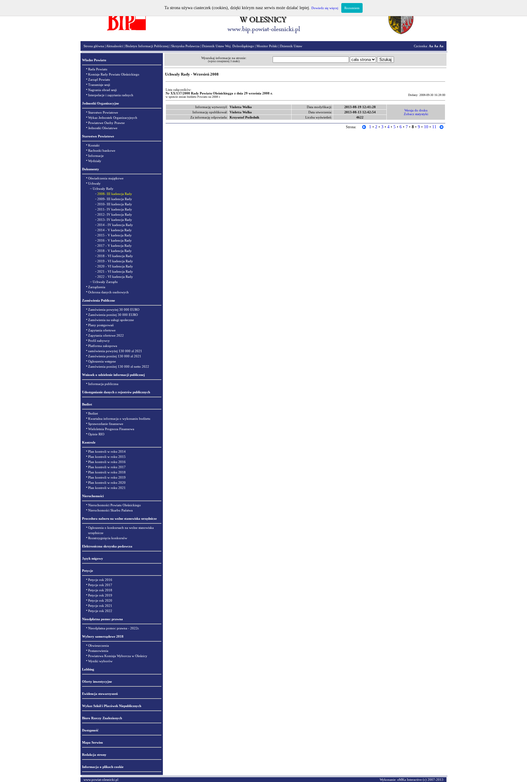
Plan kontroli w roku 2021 (107, 488)
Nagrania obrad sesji (102, 90)
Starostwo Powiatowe (103, 112)
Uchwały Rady (103, 188)
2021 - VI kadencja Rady (115, 271)
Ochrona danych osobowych (108, 292)
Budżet (93, 413)
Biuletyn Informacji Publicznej (147, 46)
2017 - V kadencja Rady (114, 245)
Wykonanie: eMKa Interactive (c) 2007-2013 (411, 779)
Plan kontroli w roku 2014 (107, 451)
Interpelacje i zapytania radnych (110, 95)
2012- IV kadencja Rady (114, 214)
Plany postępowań (101, 325)
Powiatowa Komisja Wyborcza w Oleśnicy (117, 656)
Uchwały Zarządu (105, 282)
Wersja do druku (416, 110)
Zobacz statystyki (416, 114)
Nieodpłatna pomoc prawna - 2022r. (113, 628)
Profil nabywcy (99, 340)
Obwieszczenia (98, 645)
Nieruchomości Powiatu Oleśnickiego (114, 505)
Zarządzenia (96, 287)
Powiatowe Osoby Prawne (106, 123)
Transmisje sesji (99, 85)
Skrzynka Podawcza (185, 46)
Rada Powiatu (97, 69)
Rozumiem (352, 8)
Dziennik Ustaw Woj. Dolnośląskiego (228, 46)
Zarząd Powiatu (99, 79)
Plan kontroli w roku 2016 (107, 462)
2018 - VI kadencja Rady (115, 256)
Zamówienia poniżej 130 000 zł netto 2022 (118, 366)
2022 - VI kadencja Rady (115, 276)
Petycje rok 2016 (100, 580)
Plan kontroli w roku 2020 (107, 482)
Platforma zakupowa (102, 346)
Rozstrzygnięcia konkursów (107, 538)
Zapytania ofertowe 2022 (106, 335)
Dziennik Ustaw (291, 46)
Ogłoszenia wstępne (102, 361)
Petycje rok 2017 (100, 585)
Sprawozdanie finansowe (105, 424)
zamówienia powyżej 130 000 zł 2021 (115, 351)
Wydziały (94, 161)
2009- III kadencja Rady (114, 199)
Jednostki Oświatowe (102, 128)
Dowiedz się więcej (324, 8)
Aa (431, 46)
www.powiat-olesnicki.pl (101, 779)
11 (434, 127)
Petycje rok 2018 (100, 590)
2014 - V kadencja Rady (114, 230)
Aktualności (114, 46)
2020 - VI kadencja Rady (115, 266)
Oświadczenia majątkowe (106, 178)
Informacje (96, 155)
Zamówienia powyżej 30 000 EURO (113, 309)
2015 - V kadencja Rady (114, 235)
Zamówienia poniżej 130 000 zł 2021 (114, 356)
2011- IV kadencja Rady (114, 209)
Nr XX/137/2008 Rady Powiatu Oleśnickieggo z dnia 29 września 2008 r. (219, 93)
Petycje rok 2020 (100, 600)
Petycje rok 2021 (100, 605)
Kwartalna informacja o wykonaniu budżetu (119, 418)
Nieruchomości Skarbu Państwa (110, 510)
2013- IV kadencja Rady (114, 219)
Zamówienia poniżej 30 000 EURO (113, 315)
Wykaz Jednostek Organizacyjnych (112, 117)
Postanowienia (98, 651)
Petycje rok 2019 (100, 595)
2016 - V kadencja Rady (114, 240)
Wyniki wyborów (100, 661)
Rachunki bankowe (101, 150)
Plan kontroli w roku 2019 (107, 477)
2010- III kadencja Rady (114, 204)
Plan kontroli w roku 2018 (107, 472)
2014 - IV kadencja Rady (115, 225)
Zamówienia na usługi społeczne (111, 320)
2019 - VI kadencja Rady (115, 261)
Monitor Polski (267, 46)
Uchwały (94, 183)
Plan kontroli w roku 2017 (107, 467)
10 (426, 127)
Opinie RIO (96, 434)
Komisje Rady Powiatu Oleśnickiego (113, 74)
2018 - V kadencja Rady (114, 251)
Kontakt (93, 145)
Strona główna (94, 46)
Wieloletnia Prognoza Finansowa (111, 429)
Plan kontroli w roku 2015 (107, 456)
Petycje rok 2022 (100, 611)
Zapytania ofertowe (102, 330)
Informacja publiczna (103, 384)
